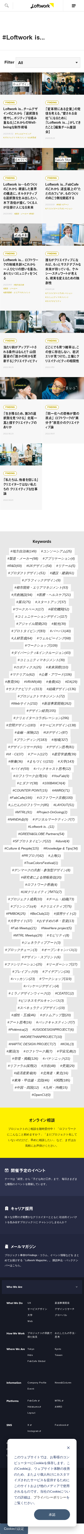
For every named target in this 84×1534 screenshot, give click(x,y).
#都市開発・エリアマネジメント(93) (41, 587)
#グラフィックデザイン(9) (41, 580)
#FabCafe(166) (21, 797)
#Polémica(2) (18, 1029)
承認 (52, 1514)
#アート (65, 205)
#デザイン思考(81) (60, 747)
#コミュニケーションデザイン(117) (41, 616)
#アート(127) (38, 754)
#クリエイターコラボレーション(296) (41, 718)
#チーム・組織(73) (60, 899)
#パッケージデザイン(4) (41, 986)
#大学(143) (66, 761)
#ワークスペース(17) (28, 609)
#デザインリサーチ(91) (25, 747)
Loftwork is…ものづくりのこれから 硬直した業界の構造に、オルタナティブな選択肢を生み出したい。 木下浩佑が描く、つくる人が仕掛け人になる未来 (21, 185)
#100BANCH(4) (53, 783)
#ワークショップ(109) (41, 645)
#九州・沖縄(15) (55, 1087)
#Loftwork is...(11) (41, 826)
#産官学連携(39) (64, 754)
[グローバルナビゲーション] (73, 5)
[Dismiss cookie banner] (68, 1448)
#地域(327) (60, 740)
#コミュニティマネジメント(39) (41, 660)
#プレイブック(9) (25, 971)
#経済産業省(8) (25, 1073)
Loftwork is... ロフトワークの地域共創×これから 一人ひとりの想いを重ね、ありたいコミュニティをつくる (21, 267)
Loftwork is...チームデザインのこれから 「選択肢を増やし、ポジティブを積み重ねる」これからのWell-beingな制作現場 (21, 110)
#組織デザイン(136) (61, 689)
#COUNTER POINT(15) (30, 790)
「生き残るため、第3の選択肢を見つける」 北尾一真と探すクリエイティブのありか (21, 410)
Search (6, 5)
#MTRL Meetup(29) (27, 935)
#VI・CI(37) (15, 754)
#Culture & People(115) (21, 848)
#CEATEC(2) (64, 993)
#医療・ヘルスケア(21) (54, 595)
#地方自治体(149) (23, 551)
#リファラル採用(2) (22, 1066)
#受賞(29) (67, 1066)
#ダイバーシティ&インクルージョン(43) (41, 653)
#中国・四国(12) (27, 1087)
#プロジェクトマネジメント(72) (41, 696)
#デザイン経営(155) (41, 711)
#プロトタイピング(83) (28, 631)
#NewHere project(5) (56, 928)
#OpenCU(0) (41, 1095)
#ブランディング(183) (30, 740)
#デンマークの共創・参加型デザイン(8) (41, 870)
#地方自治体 (19, 285)
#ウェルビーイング (23, 134)
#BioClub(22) (39, 913)
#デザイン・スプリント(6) (41, 957)
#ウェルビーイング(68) (54, 638)
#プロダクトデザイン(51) (27, 573)
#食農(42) (53, 682)
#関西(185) (62, 1080)
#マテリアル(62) (22, 674)
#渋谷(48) (48, 1066)
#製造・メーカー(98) (22, 558)
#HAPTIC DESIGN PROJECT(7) (32, 1044)
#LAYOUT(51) (63, 805)
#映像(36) (15, 761)
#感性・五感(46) (23, 1015)
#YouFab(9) (60, 776)
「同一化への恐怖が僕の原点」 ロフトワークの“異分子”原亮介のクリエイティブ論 (63, 410)
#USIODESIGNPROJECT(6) (53, 1029)
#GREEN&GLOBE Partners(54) (41, 834)
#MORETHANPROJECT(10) (41, 1037)
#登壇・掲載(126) (25, 1058)
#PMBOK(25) (16, 913)
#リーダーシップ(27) (62, 964)
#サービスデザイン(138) (58, 725)
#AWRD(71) (61, 790)
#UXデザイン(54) (39, 566)
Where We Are (16, 1349)
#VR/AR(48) (33, 682)
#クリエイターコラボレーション (58, 209)
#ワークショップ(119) (55, 979)
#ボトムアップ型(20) (55, 1015)
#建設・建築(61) (62, 573)
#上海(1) (54, 855)
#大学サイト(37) (20, 921)
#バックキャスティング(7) (55, 1022)
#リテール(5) (65, 566)
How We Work (15, 1333)
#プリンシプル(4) (23, 906)
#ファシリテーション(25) (23, 964)
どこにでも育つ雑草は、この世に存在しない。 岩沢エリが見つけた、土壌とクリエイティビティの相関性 (63, 344)
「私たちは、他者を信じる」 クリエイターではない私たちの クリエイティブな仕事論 (21, 476)
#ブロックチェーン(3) (21, 950)
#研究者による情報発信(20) (41, 877)
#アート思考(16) (19, 1022)
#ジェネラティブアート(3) (41, 942)
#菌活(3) (13, 1051)
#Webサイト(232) (24, 703)
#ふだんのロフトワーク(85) (28, 805)
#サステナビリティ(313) (24, 689)
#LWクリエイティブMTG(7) (41, 892)
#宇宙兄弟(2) (66, 1051)
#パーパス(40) (60, 631)
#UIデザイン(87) (55, 732)
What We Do (15, 1303)
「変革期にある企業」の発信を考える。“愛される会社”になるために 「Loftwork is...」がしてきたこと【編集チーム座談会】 (63, 110)
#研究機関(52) (58, 609)
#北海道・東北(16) (54, 1073)
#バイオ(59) (20, 769)
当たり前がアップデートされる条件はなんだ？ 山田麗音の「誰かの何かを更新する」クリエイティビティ (21, 344)
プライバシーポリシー (50, 1497)
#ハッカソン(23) (23, 979)
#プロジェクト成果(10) (25, 899)
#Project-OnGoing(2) (52, 812)
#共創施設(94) (21, 595)
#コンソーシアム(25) (56, 551)
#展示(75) (23, 602)
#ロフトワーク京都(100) (55, 797)
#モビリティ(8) (58, 935)
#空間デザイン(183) (21, 725)
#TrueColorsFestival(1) (41, 863)
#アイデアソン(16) (56, 971)
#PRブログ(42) (33, 855)
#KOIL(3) (67, 1044)
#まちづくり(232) (40, 761)
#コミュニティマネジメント (57, 297)
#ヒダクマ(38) (27, 783)
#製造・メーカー (21, 214)
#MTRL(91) (23, 812)
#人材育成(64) (21, 638)
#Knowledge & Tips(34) (60, 848)
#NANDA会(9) (18, 819)
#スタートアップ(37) (50, 602)
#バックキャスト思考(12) (52, 769)
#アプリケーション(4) (59, 558)
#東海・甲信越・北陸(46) (30, 1080)
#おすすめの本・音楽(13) (55, 921)
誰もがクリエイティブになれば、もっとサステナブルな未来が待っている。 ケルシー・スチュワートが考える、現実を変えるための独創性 (63, 267)
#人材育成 (32, 138)
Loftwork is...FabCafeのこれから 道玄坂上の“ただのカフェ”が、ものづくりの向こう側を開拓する (63, 185)
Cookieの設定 (14, 1528)
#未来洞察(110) (57, 667)
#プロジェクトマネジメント (15, 138)
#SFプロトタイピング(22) (32, 841)
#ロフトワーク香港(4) (41, 884)
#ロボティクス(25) (28, 667)
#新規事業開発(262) (56, 703)
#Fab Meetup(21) (24, 928)
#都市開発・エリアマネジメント (16, 293)
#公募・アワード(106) (55, 674)
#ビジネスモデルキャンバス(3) (41, 1000)
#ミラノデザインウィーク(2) (30, 993)
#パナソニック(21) (56, 1058)
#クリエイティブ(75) (56, 906)
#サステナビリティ (53, 301)
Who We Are (14, 1287)
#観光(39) (59, 624)
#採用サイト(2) (65, 913)
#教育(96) (12, 682)
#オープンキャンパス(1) (59, 950)
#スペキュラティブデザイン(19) (41, 1008)
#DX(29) (71, 682)
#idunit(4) (63, 841)
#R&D (31, 214)
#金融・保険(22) (27, 732)
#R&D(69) (14, 566)
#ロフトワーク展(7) (38, 1051)
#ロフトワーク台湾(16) (30, 776)
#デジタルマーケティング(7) (54, 819)
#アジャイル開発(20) (31, 624)
